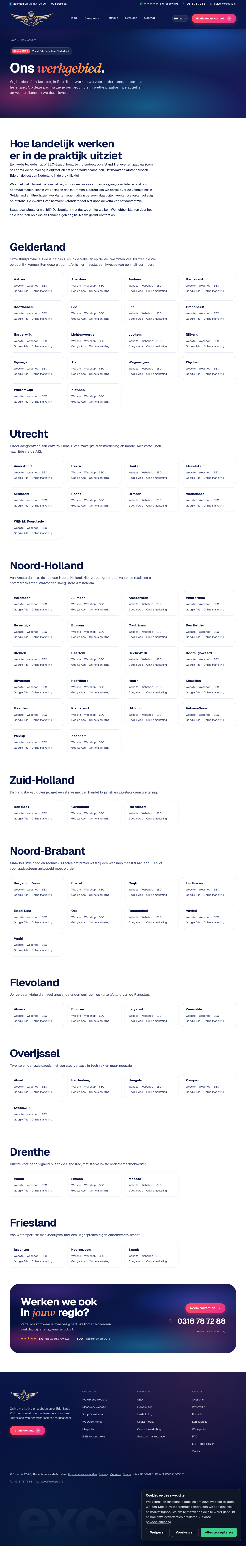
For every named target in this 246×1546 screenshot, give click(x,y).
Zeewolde (194, 1009)
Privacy (103, 1474)
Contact (149, 18)
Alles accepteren (219, 1532)
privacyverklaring (158, 1522)
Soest (76, 494)
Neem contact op (202, 1308)
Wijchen (192, 362)
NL (181, 18)
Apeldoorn (79, 279)
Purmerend (80, 708)
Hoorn (133, 681)
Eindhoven (194, 883)
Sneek (134, 1250)
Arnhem (135, 279)
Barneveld (194, 279)
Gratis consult (26, 1430)
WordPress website (94, 1399)
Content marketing (149, 1429)
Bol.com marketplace (151, 1436)
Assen (19, 1179)
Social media (145, 1421)
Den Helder (195, 625)
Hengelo (135, 1080)
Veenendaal (195, 494)
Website (18, 285)
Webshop (32, 285)
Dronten (77, 1009)
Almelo (20, 1080)
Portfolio (112, 18)
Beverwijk (22, 625)
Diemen (20, 653)
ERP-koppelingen (203, 1444)
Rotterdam (137, 807)
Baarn (76, 466)
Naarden (20, 708)
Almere (20, 1009)
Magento (88, 1429)
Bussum (77, 625)
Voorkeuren (185, 1532)
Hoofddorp (80, 681)
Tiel (74, 362)
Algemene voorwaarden (82, 1474)
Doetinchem (24, 307)
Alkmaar (78, 598)
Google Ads (21, 291)
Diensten (91, 18)
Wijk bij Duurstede (29, 521)
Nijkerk (192, 334)
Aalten (19, 279)
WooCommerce (92, 1421)
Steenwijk (22, 1108)
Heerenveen (81, 1250)
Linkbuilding (144, 1414)
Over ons (131, 18)
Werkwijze (198, 1407)
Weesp (19, 736)
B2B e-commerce (93, 1436)
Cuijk (133, 883)
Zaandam (78, 736)
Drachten (21, 1250)
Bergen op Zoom (27, 883)
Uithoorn (136, 708)
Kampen (192, 1080)
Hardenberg (80, 1080)
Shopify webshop (93, 1414)
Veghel (191, 911)
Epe (132, 307)
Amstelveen (138, 598)
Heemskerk (138, 653)
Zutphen (78, 390)
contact (104, 215)
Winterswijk (23, 390)
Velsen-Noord (197, 708)
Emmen (77, 1179)
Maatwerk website (94, 1407)
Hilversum (22, 681)
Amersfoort (23, 466)
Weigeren (157, 1532)
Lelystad (136, 1009)
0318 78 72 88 (201, 1321)
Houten (134, 466)
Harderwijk (23, 334)
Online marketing (42, 291)
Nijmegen (21, 362)
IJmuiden (193, 681)
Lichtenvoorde (83, 334)
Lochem (135, 334)
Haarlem (78, 653)
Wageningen (139, 362)
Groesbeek (195, 307)
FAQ (195, 1436)
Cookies (115, 1474)
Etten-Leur (22, 911)
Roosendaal (138, 911)
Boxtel (76, 883)
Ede (74, 307)
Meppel (135, 1179)
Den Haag (21, 807)
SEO (44, 285)
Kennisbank (199, 1421)
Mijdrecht (21, 494)
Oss (74, 911)
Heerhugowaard (199, 653)
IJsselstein (195, 466)
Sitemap (127, 1474)
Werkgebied (199, 1429)
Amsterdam (195, 598)
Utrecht (135, 494)
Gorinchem (80, 807)
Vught (18, 938)
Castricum (137, 625)
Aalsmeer (22, 598)
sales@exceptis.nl (52, 1481)
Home (74, 18)
